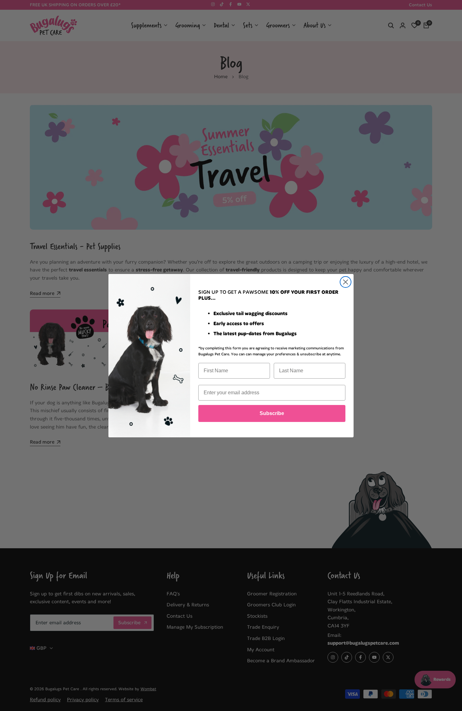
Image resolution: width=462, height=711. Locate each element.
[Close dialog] (345, 281)
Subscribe (272, 413)
